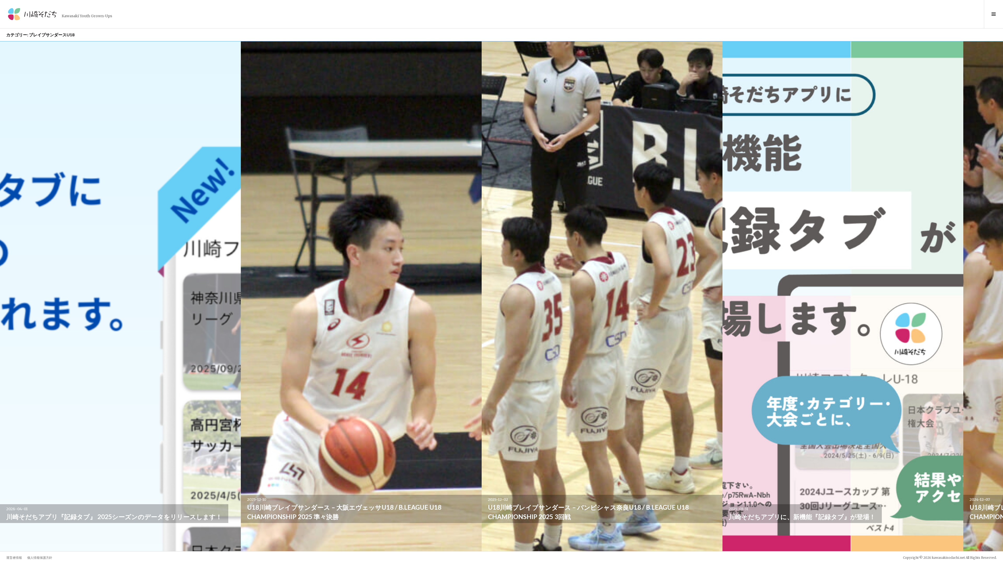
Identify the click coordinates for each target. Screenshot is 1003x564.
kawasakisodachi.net (948, 558)
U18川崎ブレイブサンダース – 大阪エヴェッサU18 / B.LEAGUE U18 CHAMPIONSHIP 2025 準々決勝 (344, 511)
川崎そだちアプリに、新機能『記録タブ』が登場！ (802, 516)
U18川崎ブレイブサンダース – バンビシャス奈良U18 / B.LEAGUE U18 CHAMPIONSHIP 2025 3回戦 (588, 511)
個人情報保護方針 (39, 558)
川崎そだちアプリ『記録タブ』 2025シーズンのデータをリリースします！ (114, 516)
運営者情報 (14, 558)
